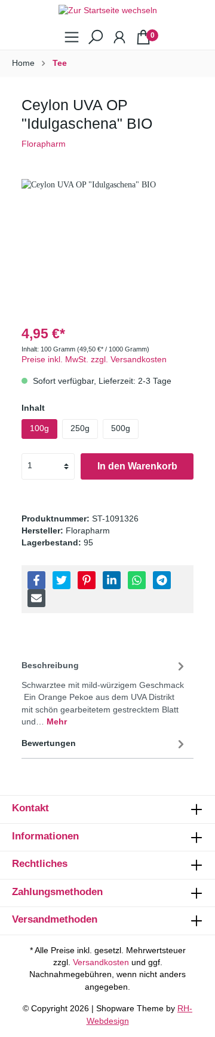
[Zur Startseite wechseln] (107, 11)
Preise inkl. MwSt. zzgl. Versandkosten (94, 359)
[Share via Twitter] (61, 580)
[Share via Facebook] (36, 580)
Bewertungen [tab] (49, 743)
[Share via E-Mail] (36, 598)
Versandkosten (101, 962)
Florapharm (44, 144)
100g (39, 428)
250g (80, 428)
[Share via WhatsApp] (137, 580)
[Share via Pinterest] (87, 580)
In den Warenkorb (137, 466)
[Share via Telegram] (162, 580)
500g (120, 428)
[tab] (105, 692)
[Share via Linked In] (112, 580)
